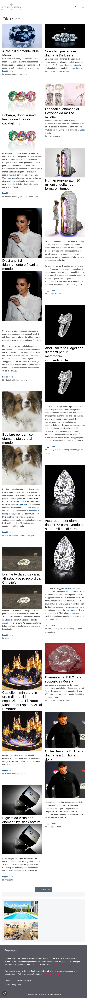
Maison (59, 610)
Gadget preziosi (54, 294)
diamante (31, 614)
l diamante (60, 416)
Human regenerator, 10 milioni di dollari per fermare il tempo (62, 184)
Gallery (51, 450)
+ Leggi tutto (43, 890)
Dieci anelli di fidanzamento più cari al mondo (20, 265)
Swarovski (70, 811)
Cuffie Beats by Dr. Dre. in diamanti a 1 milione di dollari (64, 755)
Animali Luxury (11, 535)
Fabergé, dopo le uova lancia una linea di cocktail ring (19, 119)
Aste (50, 628)
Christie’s (67, 588)
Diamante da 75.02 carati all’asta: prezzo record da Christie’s (21, 578)
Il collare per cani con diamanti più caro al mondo (18, 439)
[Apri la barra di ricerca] (76, 7)
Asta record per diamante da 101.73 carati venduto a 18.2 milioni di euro (64, 525)
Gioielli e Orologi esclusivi (16, 74)
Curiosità (9, 880)
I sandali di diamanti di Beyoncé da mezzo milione (62, 113)
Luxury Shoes (54, 136)
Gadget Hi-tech (54, 827)
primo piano (33, 196)
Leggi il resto (7, 71)
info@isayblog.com (59, 965)
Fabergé (10, 178)
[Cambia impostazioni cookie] (4, 993)
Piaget (59, 407)
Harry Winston (72, 610)
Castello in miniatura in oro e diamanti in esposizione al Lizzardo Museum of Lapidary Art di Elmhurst (22, 701)
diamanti (9, 871)
